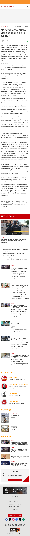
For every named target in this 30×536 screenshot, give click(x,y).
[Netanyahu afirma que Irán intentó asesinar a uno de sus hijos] (5, 456)
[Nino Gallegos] (4, 394)
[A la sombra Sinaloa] (4, 402)
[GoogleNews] (16, 519)
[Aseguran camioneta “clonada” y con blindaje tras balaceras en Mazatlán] (5, 273)
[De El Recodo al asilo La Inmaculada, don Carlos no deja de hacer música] (5, 311)
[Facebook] (6, 519)
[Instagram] (13, 519)
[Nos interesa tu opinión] (15, 490)
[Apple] (20, 519)
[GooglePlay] (23, 519)
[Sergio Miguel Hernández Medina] (4, 386)
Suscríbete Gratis (15, 480)
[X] (10, 519)
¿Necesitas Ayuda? (15, 515)
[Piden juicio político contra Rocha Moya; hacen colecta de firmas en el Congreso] (5, 360)
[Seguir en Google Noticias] (27, 41)
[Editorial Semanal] (4, 378)
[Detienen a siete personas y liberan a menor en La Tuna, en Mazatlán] (5, 327)
